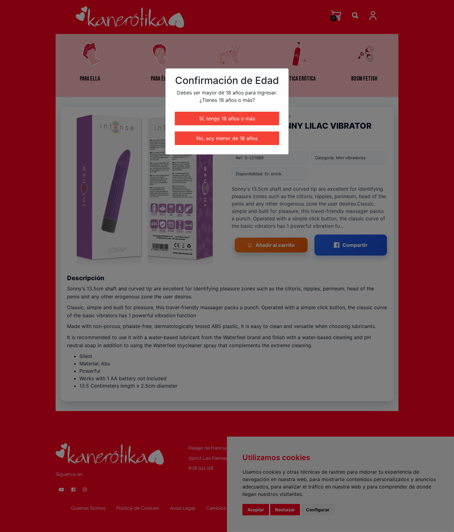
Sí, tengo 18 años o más (227, 118)
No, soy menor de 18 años (227, 138)
